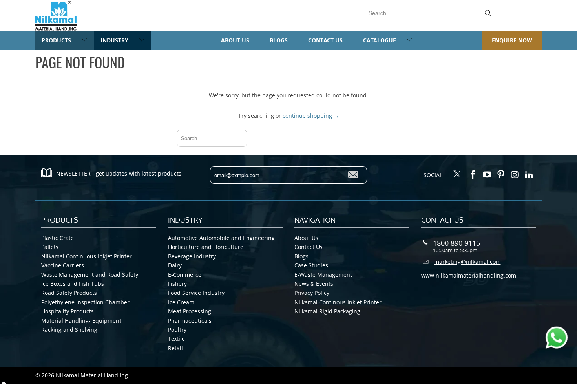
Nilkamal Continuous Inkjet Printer (86, 256)
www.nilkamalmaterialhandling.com (468, 275)
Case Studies (311, 265)
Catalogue (380, 40)
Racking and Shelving (69, 329)
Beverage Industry (192, 256)
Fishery (177, 283)
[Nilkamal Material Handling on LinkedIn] (529, 174)
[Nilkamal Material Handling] (56, 16)
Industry (115, 40)
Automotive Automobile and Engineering (221, 237)
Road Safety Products (69, 292)
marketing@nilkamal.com (467, 261)
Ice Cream (181, 302)
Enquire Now (512, 40)
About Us (235, 40)
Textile (176, 338)
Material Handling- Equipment (81, 320)
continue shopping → (311, 115)
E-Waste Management (323, 274)
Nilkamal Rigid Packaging (327, 311)
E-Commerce (184, 274)
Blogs (279, 40)
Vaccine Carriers (62, 265)
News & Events (313, 283)
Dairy (175, 265)
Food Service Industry (196, 292)
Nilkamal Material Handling (92, 375)
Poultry (177, 329)
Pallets (49, 247)
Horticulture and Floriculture (205, 247)
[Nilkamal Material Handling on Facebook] (473, 174)
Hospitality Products (67, 311)
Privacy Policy (311, 292)
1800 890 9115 (456, 243)
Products (57, 40)
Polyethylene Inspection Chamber (85, 302)
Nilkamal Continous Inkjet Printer (338, 302)
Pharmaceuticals (190, 320)
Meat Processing (189, 311)
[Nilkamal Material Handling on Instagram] (515, 174)
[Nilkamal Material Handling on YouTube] (487, 174)
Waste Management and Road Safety (89, 274)
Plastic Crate (57, 237)
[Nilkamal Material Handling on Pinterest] (501, 174)
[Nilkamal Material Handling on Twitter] (457, 175)
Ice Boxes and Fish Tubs (72, 283)
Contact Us (325, 40)
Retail (175, 348)
